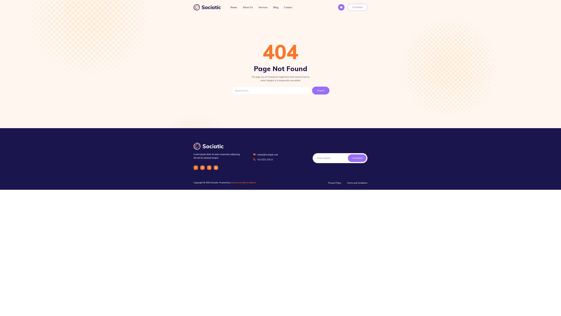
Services (263, 7)
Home (234, 7)
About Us (248, 7)
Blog (275, 7)
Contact (288, 7)
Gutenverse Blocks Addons (243, 182)
